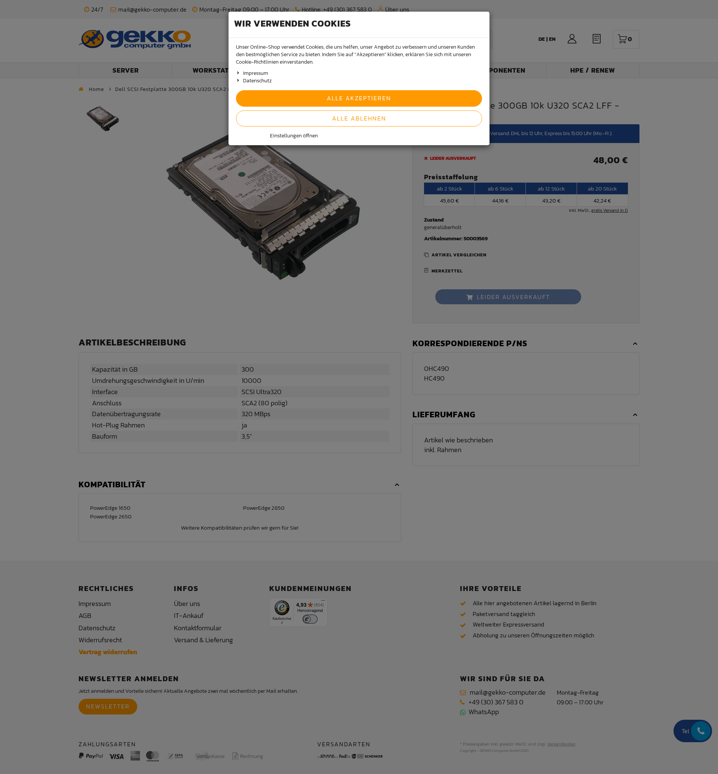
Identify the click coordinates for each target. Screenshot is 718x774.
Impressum (255, 73)
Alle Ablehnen (359, 118)
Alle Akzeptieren (359, 98)
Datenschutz (257, 81)
